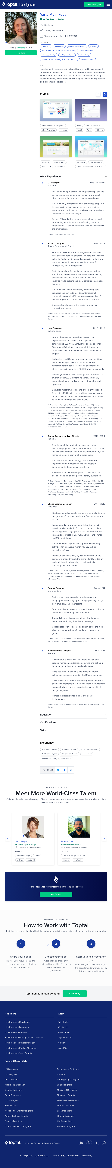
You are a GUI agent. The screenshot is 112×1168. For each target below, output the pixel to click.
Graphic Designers (13, 1089)
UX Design (59, 50)
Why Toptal (63, 1021)
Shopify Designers (65, 1115)
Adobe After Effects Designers (19, 1110)
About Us (62, 1047)
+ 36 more (99, 130)
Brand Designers (12, 1095)
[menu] (108, 4)
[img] (52, 19)
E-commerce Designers (68, 1069)
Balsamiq (66, 860)
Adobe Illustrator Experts (16, 1115)
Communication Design (77, 46)
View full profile (33, 826)
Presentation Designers (68, 1100)
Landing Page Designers (68, 1079)
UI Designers (11, 1074)
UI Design (93, 46)
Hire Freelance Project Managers (20, 1042)
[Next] (105, 94)
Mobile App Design (67, 55)
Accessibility (87, 1155)
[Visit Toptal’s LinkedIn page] (81, 1142)
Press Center (64, 1032)
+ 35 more (59, 166)
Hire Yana (21, 52)
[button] (73, 176)
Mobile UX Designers (67, 1089)
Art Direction (59, 46)
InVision (20, 860)
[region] (73, 133)
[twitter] (58, 770)
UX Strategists (11, 1100)
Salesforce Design (87, 59)
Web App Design (70, 59)
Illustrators (61, 1074)
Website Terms (73, 1155)
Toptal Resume (65, 1037)
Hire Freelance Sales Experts (18, 1053)
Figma (82, 855)
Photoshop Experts (66, 1095)
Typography (46, 46)
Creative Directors (13, 1121)
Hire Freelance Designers (17, 1027)
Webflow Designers (66, 1126)
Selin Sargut (21, 841)
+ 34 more (63, 130)
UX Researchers (64, 1121)
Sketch (37, 855)
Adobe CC (31, 860)
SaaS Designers (64, 1110)
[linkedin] (71, 770)
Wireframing (71, 50)
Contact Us (63, 1027)
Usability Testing (86, 50)
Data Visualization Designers (18, 1126)
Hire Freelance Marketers (17, 1032)
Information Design (49, 55)
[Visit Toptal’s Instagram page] (104, 1142)
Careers (62, 1042)
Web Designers (12, 1079)
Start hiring (74, 993)
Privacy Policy (59, 1155)
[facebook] (64, 770)
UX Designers (11, 1069)
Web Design (46, 50)
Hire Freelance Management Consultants (24, 1037)
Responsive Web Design (51, 59)
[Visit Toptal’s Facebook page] (96, 1142)
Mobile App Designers (15, 1084)
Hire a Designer (94, 4)
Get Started (56, 894)
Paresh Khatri (67, 841)
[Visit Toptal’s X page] (89, 1142)
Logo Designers (64, 1084)
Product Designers (65, 1105)
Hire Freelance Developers (17, 1021)
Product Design (84, 55)
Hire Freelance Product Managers (20, 1047)
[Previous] (98, 94)
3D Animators (11, 1105)
